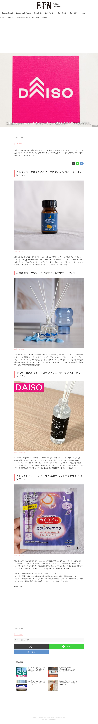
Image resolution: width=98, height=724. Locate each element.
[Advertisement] (49, 36)
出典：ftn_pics (19, 251)
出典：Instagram (19, 452)
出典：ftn (94, 125)
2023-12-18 (19, 138)
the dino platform (51, 719)
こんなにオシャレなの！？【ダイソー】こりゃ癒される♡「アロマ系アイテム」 (49, 123)
